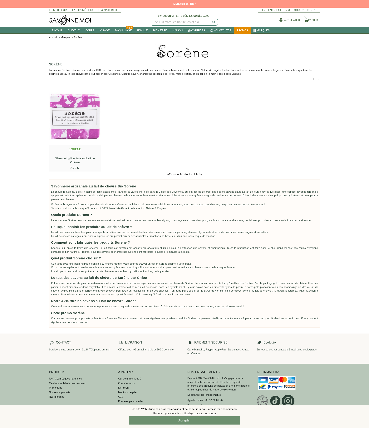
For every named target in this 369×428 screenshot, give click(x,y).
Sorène (75, 149)
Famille (142, 30)
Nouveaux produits (59, 392)
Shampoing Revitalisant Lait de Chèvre (75, 160)
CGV (121, 396)
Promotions (55, 387)
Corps (90, 30)
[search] (214, 22)
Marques (263, 30)
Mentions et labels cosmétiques (67, 383)
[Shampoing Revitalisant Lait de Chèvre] (75, 115)
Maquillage (123, 29)
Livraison (123, 387)
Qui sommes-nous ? (129, 378)
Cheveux (74, 30)
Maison (177, 30)
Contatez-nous (126, 383)
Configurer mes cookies (200, 413)
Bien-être (160, 30)
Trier (313, 79)
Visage (105, 30)
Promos (242, 30)
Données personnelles (131, 401)
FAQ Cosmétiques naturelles (65, 378)
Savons (57, 30)
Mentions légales (128, 392)
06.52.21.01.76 (214, 400)
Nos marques (56, 396)
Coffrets (198, 30)
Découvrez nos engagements (204, 394)
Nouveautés (222, 30)
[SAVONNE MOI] (70, 20)
